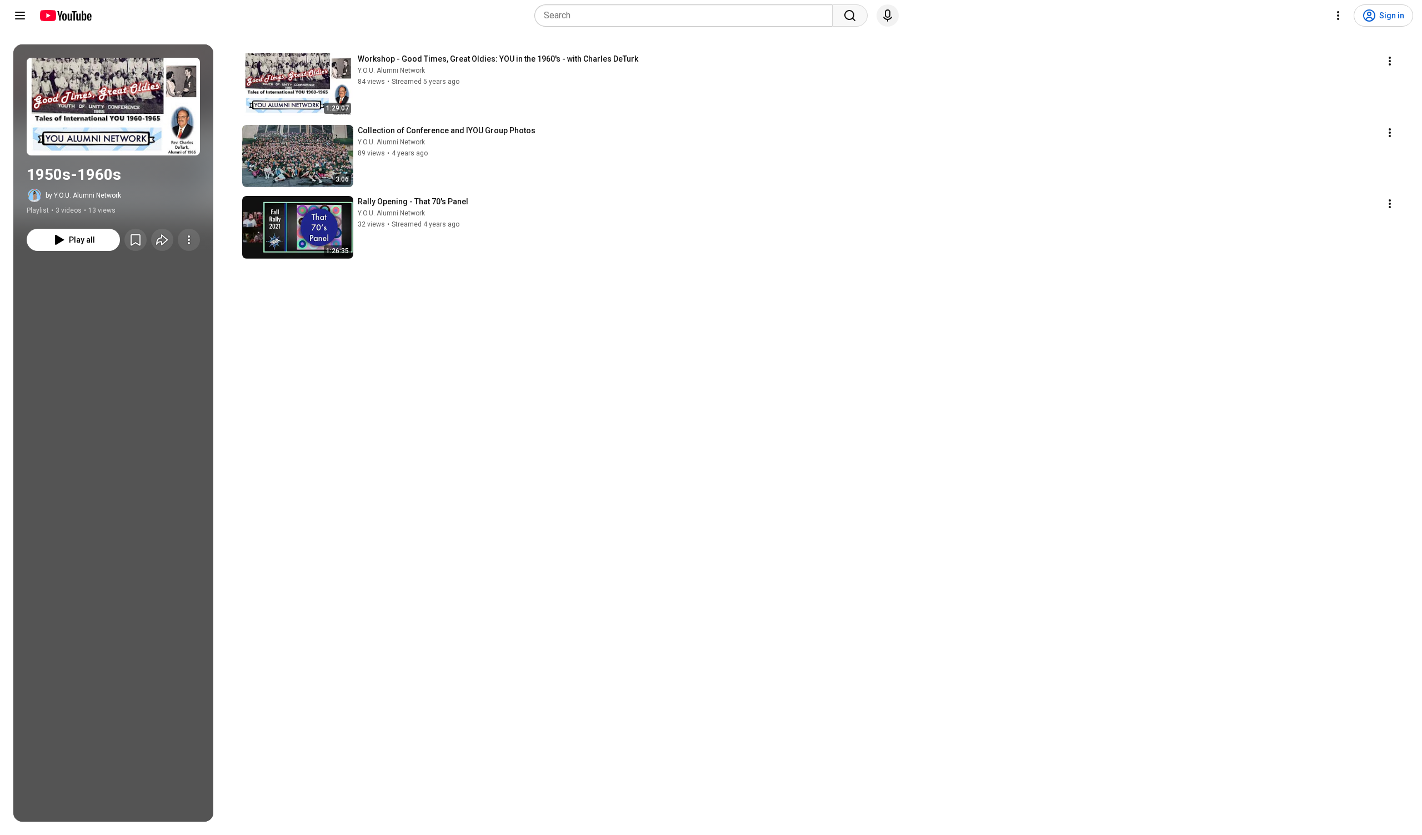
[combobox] (687, 15)
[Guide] (20, 15)
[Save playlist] (135, 240)
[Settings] (1338, 15)
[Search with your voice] (888, 15)
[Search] (850, 15)
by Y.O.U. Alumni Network (83, 195)
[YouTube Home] (65, 15)
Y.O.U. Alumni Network (391, 70)
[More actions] (189, 240)
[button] (113, 106)
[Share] (162, 240)
